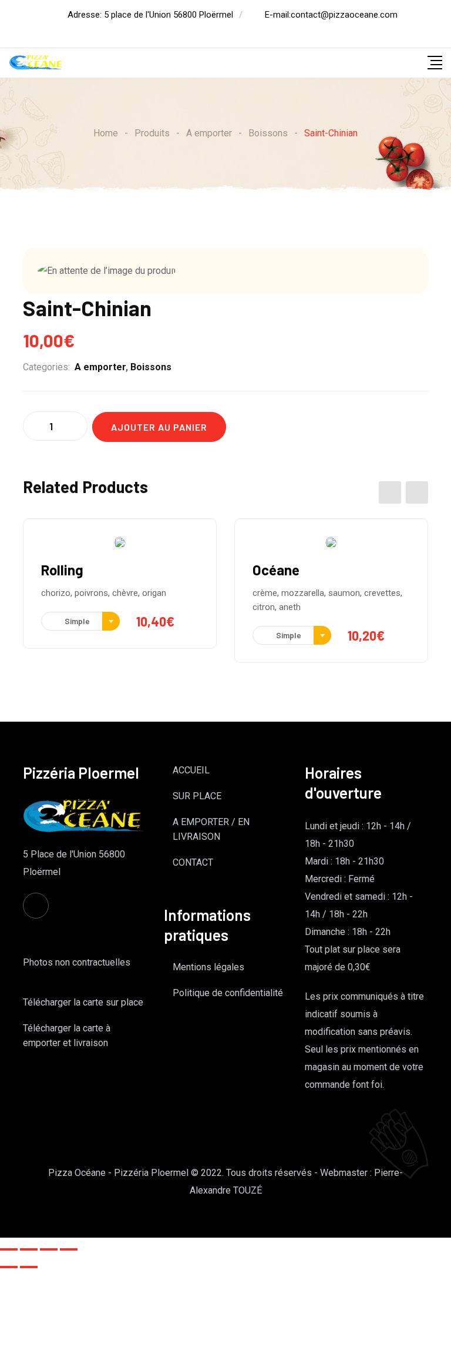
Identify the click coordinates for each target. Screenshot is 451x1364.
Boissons (150, 367)
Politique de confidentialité (228, 992)
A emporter (100, 367)
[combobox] (80, 621)
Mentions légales (208, 967)
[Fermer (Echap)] (9, 1249)
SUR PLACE (197, 796)
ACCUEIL (191, 770)
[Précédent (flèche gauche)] (9, 1267)
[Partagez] (29, 1249)
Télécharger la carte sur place (83, 1002)
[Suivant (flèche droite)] (29, 1267)
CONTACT (193, 862)
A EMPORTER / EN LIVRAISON (211, 829)
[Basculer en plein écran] (49, 1249)
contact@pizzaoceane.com (344, 14)
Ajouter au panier (159, 427)
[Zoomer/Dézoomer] (69, 1249)
